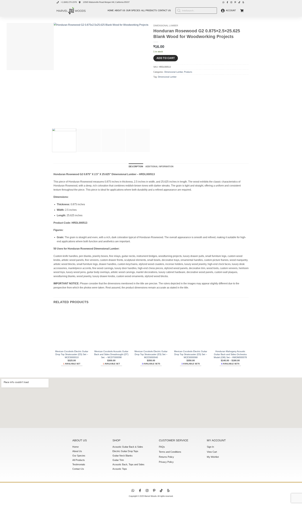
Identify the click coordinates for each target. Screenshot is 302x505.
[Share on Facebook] (156, 84)
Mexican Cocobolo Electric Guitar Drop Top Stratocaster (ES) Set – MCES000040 (151, 354)
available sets (151, 364)
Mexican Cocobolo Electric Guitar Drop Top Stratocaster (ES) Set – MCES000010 (71, 354)
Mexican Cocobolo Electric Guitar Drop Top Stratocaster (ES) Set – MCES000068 (190, 354)
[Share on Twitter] (162, 84)
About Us (120, 10)
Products (188, 72)
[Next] (65, 121)
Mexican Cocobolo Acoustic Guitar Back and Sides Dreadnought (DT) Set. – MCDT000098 (111, 354)
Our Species (133, 10)
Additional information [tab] (159, 166)
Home (111, 10)
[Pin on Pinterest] (173, 84)
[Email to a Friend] (167, 84)
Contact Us (164, 10)
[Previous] (56, 121)
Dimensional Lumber (165, 25)
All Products (149, 10)
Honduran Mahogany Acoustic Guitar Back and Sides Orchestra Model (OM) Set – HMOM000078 (230, 354)
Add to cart (166, 58)
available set (71, 364)
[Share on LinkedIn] (179, 84)
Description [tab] (136, 166)
